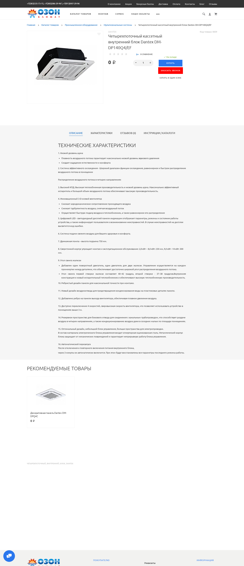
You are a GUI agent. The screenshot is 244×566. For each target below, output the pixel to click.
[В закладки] (99, 34)
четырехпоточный (36, 464)
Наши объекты (140, 14)
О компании (114, 4)
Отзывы (213, 4)
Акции (128, 4)
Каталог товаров (80, 14)
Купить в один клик (170, 78)
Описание (76, 133)
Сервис (119, 14)
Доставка (163, 4)
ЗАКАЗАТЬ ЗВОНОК (170, 71)
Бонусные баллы (145, 4)
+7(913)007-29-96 (71, 3)
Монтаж (103, 14)
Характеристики (101, 133)
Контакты (190, 4)
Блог (202, 4)
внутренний (53, 464)
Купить (170, 63)
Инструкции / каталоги (159, 133)
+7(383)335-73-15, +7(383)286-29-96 (44, 3)
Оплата (176, 4)
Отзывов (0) (128, 133)
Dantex (112, 32)
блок (62, 464)
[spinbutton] (143, 63)
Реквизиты (150, 563)
